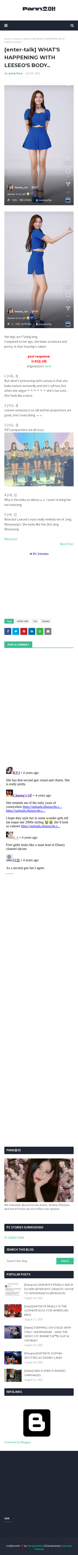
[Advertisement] (39, 585)
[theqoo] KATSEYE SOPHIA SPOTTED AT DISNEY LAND (43, 1355)
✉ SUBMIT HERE (14, 1238)
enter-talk (22, 621)
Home (7, 38)
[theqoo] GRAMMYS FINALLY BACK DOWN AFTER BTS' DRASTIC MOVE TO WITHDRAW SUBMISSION (49, 1289)
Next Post (67, 544)
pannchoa (15, 73)
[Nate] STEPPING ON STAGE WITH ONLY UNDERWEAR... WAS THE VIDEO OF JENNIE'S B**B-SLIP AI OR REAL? (47, 1334)
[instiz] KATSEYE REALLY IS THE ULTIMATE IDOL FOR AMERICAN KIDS (46, 1310)
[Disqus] (39, 819)
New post (11, 539)
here (48, 366)
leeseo (17, 38)
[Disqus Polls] (39, 706)
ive (35, 621)
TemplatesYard (35, 1545)
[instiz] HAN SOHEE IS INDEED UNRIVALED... (45, 1373)
